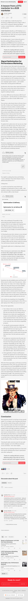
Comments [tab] (4, 482)
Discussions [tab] (11, 536)
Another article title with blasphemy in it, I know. (10, 566)
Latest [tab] (6, 536)
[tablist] (6, 483)
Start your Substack (10, 595)
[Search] (25, 537)
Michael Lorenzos (8, 13)
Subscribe (20, 1)
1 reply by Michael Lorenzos (11, 524)
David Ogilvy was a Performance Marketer (10, 563)
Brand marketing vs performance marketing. (8, 544)
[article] (14, 544)
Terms (19, 590)
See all (3, 573)
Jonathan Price (7, 494)
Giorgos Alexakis (7, 510)
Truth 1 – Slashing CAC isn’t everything (9, 556)
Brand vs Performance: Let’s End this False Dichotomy (10, 541)
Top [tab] (2, 536)
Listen (25, 14)
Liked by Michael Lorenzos (9, 496)
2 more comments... (5, 530)
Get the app (20, 595)
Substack (8, 598)
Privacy (15, 590)
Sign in (25, 1)
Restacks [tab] (10, 482)
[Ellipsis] (26, 495)
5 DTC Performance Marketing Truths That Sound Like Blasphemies (9, 553)
